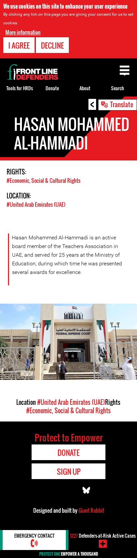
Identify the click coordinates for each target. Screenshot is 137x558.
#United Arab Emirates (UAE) (36, 204)
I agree (19, 45)
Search (117, 88)
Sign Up (68, 471)
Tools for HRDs (19, 88)
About (84, 88)
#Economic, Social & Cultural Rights (43, 180)
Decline (52, 45)
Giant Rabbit (91, 510)
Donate (52, 88)
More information (23, 32)
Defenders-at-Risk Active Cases (103, 535)
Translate (121, 104)
